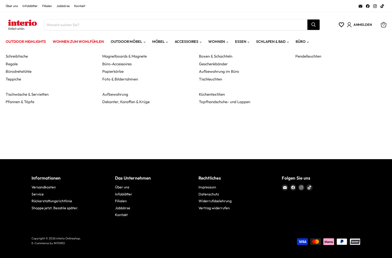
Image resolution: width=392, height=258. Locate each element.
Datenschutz (208, 194)
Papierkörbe (113, 71)
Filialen (47, 6)
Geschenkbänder (213, 63)
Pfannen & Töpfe (20, 101)
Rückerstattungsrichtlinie (52, 201)
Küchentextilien (212, 94)
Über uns (12, 6)
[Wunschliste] (341, 24)
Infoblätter (30, 6)
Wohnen (216, 41)
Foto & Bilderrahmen (120, 79)
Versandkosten (44, 187)
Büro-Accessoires (117, 63)
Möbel (158, 41)
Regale (12, 63)
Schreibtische (17, 56)
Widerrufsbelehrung (215, 201)
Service (38, 194)
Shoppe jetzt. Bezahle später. (55, 208)
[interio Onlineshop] (22, 25)
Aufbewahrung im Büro (219, 71)
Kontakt (79, 6)
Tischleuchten (210, 79)
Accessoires (186, 41)
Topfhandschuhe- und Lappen (224, 101)
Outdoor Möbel (126, 41)
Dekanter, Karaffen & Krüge (126, 101)
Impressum (207, 187)
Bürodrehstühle (19, 71)
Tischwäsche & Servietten (27, 94)
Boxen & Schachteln (215, 56)
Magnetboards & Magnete (124, 56)
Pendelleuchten (308, 56)
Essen (240, 41)
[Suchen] (313, 24)
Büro (300, 41)
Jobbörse (63, 6)
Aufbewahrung (115, 94)
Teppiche (13, 79)
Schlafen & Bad (271, 41)
